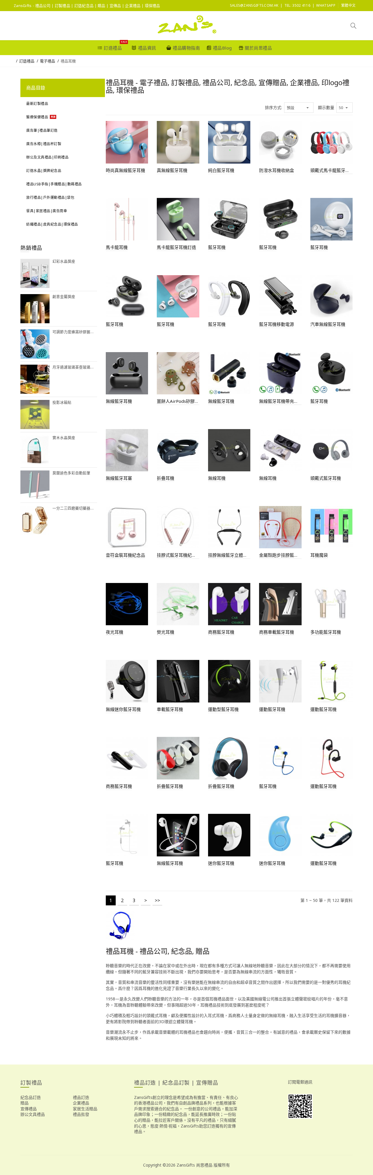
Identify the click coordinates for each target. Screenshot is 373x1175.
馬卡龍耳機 (117, 247)
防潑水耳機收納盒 (276, 170)
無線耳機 (217, 478)
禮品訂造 (81, 1097)
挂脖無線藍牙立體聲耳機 (229, 555)
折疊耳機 (165, 478)
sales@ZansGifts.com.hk (254, 5)
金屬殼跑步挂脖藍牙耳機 (280, 555)
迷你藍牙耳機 (221, 863)
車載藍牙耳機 (170, 709)
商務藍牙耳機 (221, 632)
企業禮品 (81, 1103)
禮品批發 (81, 1114)
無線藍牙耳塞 (119, 478)
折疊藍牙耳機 (170, 786)
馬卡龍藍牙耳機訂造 (176, 247)
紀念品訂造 (30, 1097)
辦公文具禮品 (32, 1114)
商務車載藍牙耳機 (276, 632)
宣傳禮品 (28, 1108)
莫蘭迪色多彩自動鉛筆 (71, 472)
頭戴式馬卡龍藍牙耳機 (331, 170)
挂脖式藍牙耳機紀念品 (178, 555)
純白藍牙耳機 (221, 170)
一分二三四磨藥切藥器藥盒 (74, 508)
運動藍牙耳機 (272, 709)
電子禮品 (47, 61)
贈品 (24, 1103)
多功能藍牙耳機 (325, 632)
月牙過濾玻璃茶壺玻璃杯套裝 (74, 367)
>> (157, 900)
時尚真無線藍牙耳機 (125, 170)
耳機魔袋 (319, 555)
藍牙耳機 (217, 247)
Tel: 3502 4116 (297, 5)
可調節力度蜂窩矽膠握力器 (74, 331)
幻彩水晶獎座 (63, 261)
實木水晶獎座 (63, 437)
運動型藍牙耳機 (223, 709)
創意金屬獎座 (63, 296)
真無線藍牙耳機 (172, 170)
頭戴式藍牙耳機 (325, 478)
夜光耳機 (114, 632)
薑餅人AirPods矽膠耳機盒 (178, 401)
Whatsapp (325, 5)
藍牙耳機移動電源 (276, 324)
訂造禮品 (26, 61)
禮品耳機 (68, 61)
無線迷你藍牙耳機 (123, 709)
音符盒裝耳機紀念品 (125, 555)
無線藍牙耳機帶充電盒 (280, 401)
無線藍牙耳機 (119, 401)
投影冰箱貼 (61, 402)
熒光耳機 (165, 632)
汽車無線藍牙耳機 (327, 324)
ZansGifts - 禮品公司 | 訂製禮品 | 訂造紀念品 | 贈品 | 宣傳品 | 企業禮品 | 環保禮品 (87, 5)
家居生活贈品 (85, 1108)
